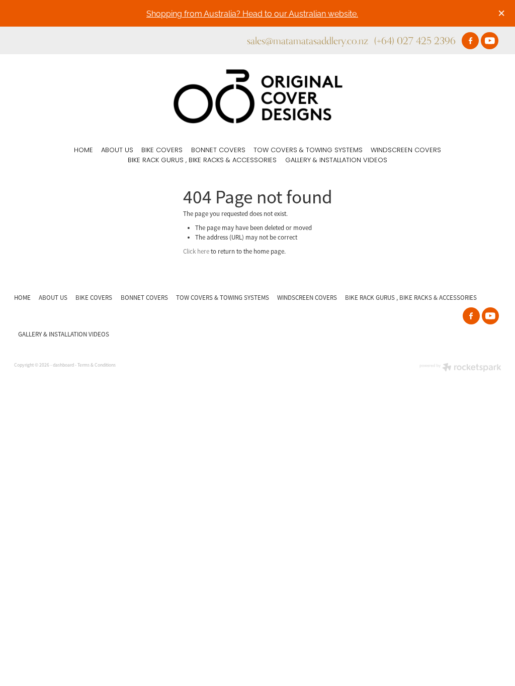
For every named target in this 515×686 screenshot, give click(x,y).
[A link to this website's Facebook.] (470, 40)
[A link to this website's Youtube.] (489, 40)
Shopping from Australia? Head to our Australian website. (252, 13)
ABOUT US (117, 150)
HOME (83, 150)
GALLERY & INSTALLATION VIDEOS (336, 160)
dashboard (63, 365)
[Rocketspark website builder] (460, 368)
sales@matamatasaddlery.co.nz (307, 40)
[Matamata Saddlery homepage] (257, 96)
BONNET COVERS (218, 150)
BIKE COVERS (162, 150)
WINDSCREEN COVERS (406, 150)
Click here (196, 251)
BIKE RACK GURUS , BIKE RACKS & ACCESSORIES (202, 160)
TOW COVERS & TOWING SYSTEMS (308, 150)
